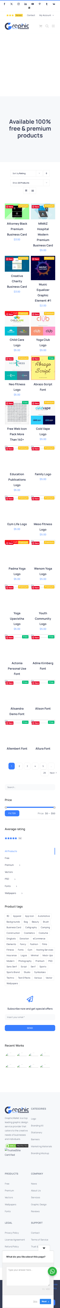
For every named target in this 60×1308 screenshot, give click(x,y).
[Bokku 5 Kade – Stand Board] (44, 1069)
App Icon (29, 916)
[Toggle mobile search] (47, 26)
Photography (25, 961)
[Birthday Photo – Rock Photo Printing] (44, 1058)
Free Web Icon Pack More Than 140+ (17, 434)
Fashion (34, 944)
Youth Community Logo (43, 618)
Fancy (23, 944)
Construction (13, 933)
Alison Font (43, 708)
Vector (49, 977)
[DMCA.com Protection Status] (17, 1145)
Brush (46, 921)
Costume (43, 933)
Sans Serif (12, 966)
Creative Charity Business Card (17, 281)
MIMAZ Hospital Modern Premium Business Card (43, 234)
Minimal (35, 955)
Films (44, 944)
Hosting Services (44, 949)
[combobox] (30, 787)
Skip (35, 1301)
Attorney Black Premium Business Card (17, 229)
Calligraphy (31, 927)
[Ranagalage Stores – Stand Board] (21, 1069)
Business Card (14, 927)
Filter (12, 813)
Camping (45, 927)
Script (24, 966)
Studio (27, 972)
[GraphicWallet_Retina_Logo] (17, 1107)
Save (11, 206)
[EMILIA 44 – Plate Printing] (33, 1058)
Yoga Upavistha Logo (17, 618)
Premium (40, 961)
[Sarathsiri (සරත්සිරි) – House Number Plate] (10, 1058)
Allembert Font (17, 748)
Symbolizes (39, 972)
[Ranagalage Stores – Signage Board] (33, 1069)
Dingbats (11, 938)
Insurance (12, 955)
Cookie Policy (54, 1286)
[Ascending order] (46, 173)
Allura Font (43, 748)
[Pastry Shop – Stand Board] (10, 1069)
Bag (26, 921)
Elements (11, 944)
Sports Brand (13, 972)
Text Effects (24, 977)
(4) (13, 838)
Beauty (35, 921)
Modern (10, 961)
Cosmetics (29, 933)
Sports (43, 966)
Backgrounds (13, 921)
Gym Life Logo (17, 524)
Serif (33, 966)
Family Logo (43, 474)
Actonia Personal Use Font (17, 668)
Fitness (10, 949)
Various (38, 977)
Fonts (21, 949)
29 (44, 772)
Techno (10, 977)
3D (8, 916)
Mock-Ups (48, 955)
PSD (50, 961)
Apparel (17, 916)
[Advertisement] (30, 65)
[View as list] (33, 191)
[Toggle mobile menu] (53, 26)
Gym (30, 949)
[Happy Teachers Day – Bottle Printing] (21, 1058)
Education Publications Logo (17, 479)
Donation (24, 938)
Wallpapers (12, 983)
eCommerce (39, 938)
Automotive (44, 916)
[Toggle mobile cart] (40, 26)
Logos (24, 955)
